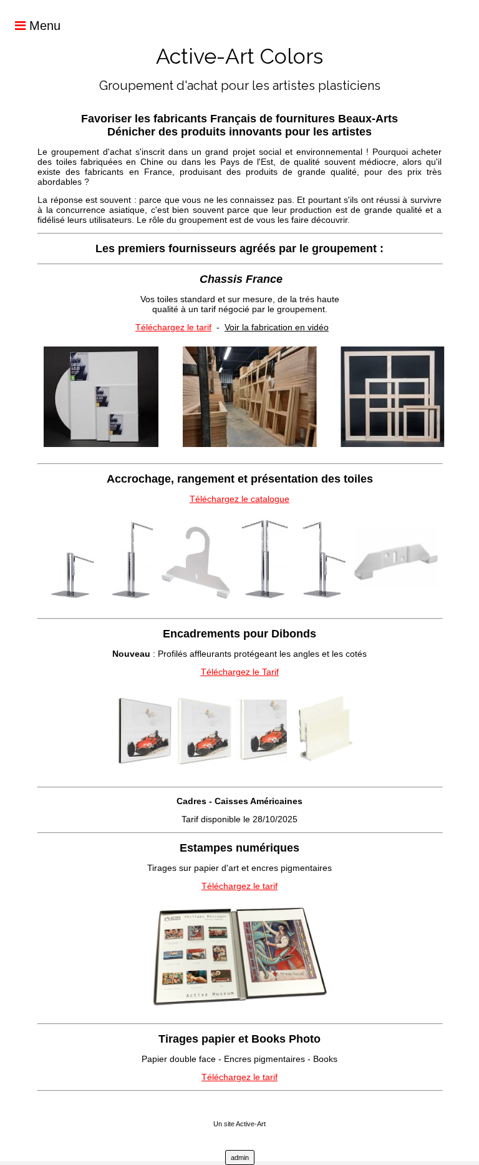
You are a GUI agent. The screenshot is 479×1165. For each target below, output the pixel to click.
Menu (43, 25)
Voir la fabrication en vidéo (277, 327)
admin (240, 1157)
